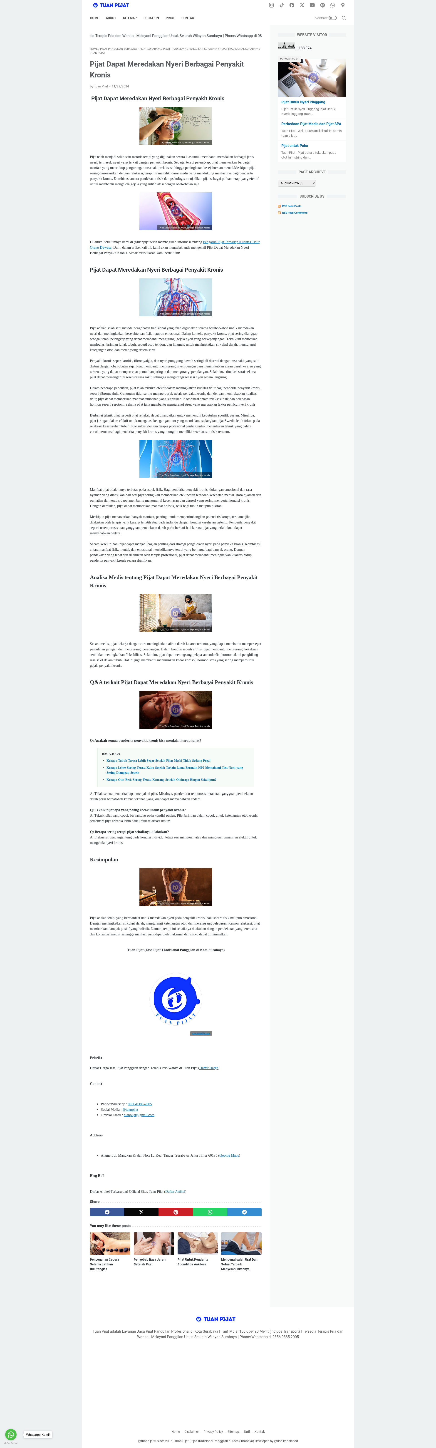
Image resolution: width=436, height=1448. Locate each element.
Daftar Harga (208, 1068)
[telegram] (244, 1212)
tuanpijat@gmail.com (139, 1115)
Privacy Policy (213, 1431)
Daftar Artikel (175, 1191)
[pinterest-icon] (322, 5)
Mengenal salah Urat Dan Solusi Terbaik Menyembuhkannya (239, 1264)
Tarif (247, 1431)
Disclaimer (191, 1431)
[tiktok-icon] (281, 5)
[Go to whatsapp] (11, 1434)
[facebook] (107, 1212)
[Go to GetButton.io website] (11, 1443)
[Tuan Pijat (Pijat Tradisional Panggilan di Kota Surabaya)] (116, 5)
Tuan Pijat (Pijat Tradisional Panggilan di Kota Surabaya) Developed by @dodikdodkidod (236, 1441)
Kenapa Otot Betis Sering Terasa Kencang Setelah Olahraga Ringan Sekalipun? (161, 779)
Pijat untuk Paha (294, 146)
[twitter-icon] (302, 5)
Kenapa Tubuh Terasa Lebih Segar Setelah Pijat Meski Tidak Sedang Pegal (159, 760)
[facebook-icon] (292, 5)
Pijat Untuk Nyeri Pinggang (303, 102)
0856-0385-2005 (140, 1104)
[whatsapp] (210, 1212)
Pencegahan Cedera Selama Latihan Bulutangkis (104, 1264)
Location (151, 18)
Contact (188, 18)
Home (94, 18)
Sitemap (130, 18)
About (111, 18)
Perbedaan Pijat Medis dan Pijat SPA (311, 124)
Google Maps (229, 1155)
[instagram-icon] (271, 5)
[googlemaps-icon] (343, 5)
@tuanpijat (130, 1109)
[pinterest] (176, 1212)
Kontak (260, 1431)
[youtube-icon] (312, 5)
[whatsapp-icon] (332, 5)
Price (170, 18)
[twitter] (141, 1212)
